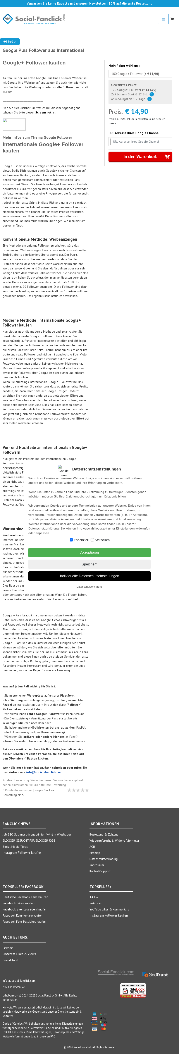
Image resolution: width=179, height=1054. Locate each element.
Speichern (90, 564)
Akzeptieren (89, 552)
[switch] (71, 539)
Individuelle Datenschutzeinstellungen (89, 576)
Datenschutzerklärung (89, 586)
